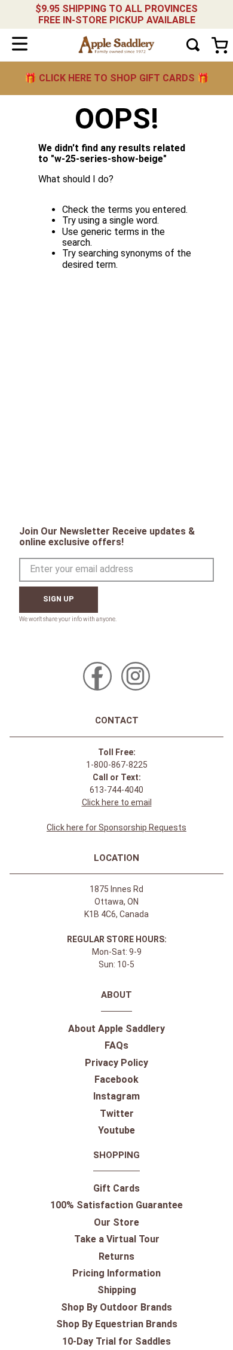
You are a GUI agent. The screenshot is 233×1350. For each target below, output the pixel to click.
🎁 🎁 (116, 78)
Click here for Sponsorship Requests (116, 827)
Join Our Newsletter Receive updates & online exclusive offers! (107, 537)
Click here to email (117, 802)
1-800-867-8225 (117, 764)
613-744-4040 (116, 790)
